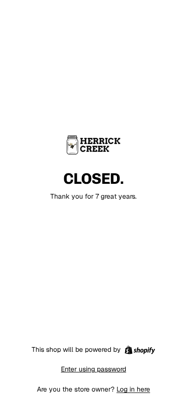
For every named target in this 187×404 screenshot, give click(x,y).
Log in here (133, 389)
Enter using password (93, 369)
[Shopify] (140, 350)
